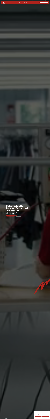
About (20, 2)
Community (23, 2)
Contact (36, 2)
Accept (42, 416)
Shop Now (27, 2)
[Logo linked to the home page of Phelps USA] (4, 2)
